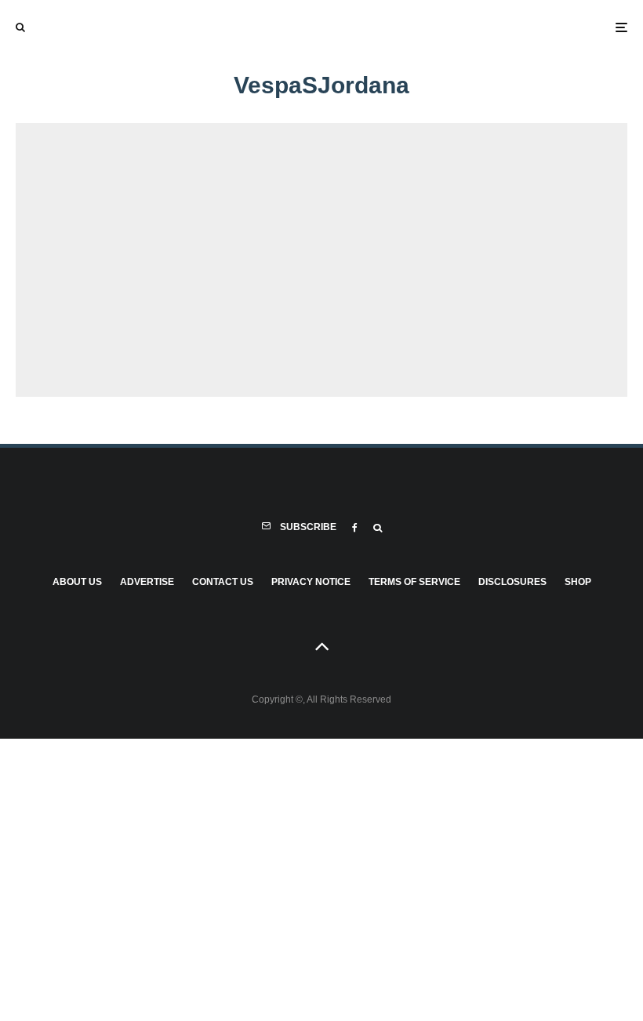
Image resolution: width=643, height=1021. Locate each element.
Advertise (147, 581)
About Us (77, 581)
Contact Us (222, 581)
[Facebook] (354, 527)
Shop (578, 581)
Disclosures (512, 581)
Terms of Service (414, 581)
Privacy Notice (311, 581)
